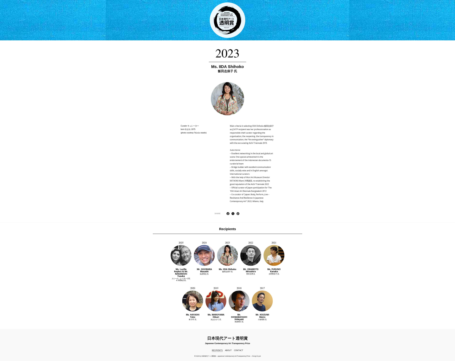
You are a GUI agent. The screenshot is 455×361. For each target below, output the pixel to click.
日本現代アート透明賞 (227, 20)
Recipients (227, 229)
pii (260, 356)
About (228, 350)
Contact (238, 350)
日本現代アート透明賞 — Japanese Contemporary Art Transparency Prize (226, 356)
